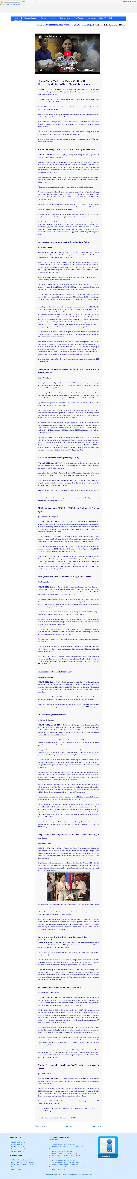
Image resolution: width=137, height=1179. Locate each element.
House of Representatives (21, 1167)
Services (53, 18)
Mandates (44, 18)
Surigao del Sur (17, 1151)
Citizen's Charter (65, 18)
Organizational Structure (29, 18)
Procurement (91, 18)
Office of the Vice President (23, 1162)
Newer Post (40, 1126)
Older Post (97, 1126)
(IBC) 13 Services (58, 1169)
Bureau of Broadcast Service (62, 1158)
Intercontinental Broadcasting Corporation (68, 1167)
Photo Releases (79, 18)
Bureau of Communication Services (64, 1165)
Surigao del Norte (18, 1149)
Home (16, 18)
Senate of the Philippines (22, 1165)
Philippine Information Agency (63, 1144)
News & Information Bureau (61, 1151)
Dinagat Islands (17, 1147)
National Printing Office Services (65, 1162)
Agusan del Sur (17, 1144)
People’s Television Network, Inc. (65, 1153)
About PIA (102, 18)
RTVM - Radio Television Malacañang (65, 1156)
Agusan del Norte (18, 1142)
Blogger (89, 1174)
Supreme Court (16, 1169)
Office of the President (21, 1160)
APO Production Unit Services (63, 1160)
